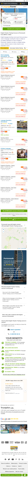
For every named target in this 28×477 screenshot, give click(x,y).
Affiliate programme (9, 471)
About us (8, 466)
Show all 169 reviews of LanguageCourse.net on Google (14, 421)
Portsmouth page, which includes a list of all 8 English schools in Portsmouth (13, 274)
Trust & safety (21, 468)
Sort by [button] (14, 51)
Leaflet (19, 248)
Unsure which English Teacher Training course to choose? (13, 321)
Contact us (14, 466)
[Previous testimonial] (3, 390)
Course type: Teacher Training (16, 47)
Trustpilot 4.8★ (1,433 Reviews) (10, 3)
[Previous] (1, 47)
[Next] (27, 47)
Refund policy (14, 463)
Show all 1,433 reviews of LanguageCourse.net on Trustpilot (12, 412)
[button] (1, 1)
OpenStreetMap (23, 248)
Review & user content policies (10, 468)
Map (25, 47)
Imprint (19, 466)
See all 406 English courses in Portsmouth (13, 210)
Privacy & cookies (23, 463)
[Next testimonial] (25, 390)
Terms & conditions (5, 463)
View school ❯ (22, 65)
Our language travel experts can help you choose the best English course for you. (13, 325)
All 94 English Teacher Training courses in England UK (14, 218)
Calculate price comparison (14, 28)
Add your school (19, 471)
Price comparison (4, 47)
